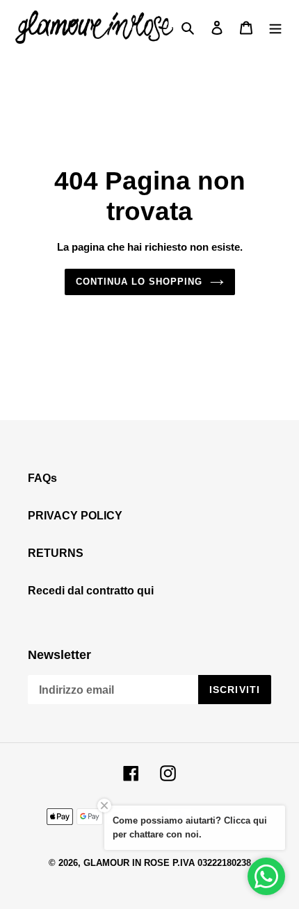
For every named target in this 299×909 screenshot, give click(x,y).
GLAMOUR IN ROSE (126, 863)
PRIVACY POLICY (75, 516)
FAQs (42, 478)
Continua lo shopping (139, 281)
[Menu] (275, 27)
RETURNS (55, 553)
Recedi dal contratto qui (91, 591)
